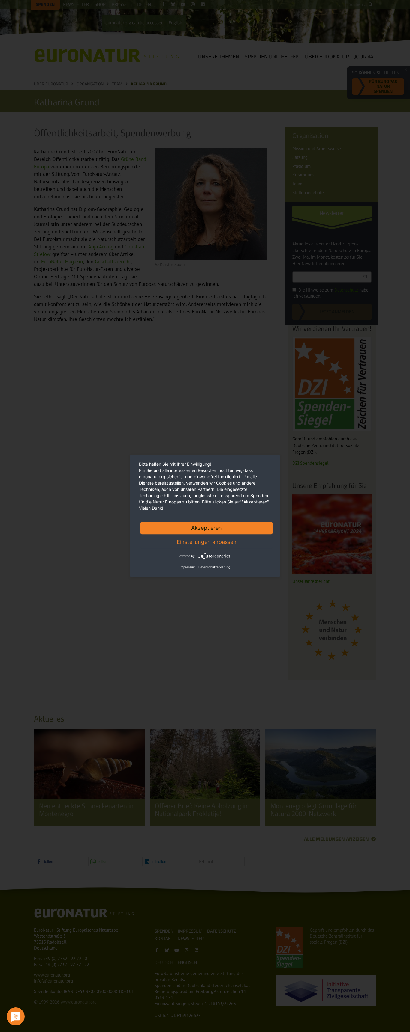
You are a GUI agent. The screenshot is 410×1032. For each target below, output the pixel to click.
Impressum (188, 567)
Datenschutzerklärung (214, 567)
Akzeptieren (206, 528)
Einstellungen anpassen (207, 542)
